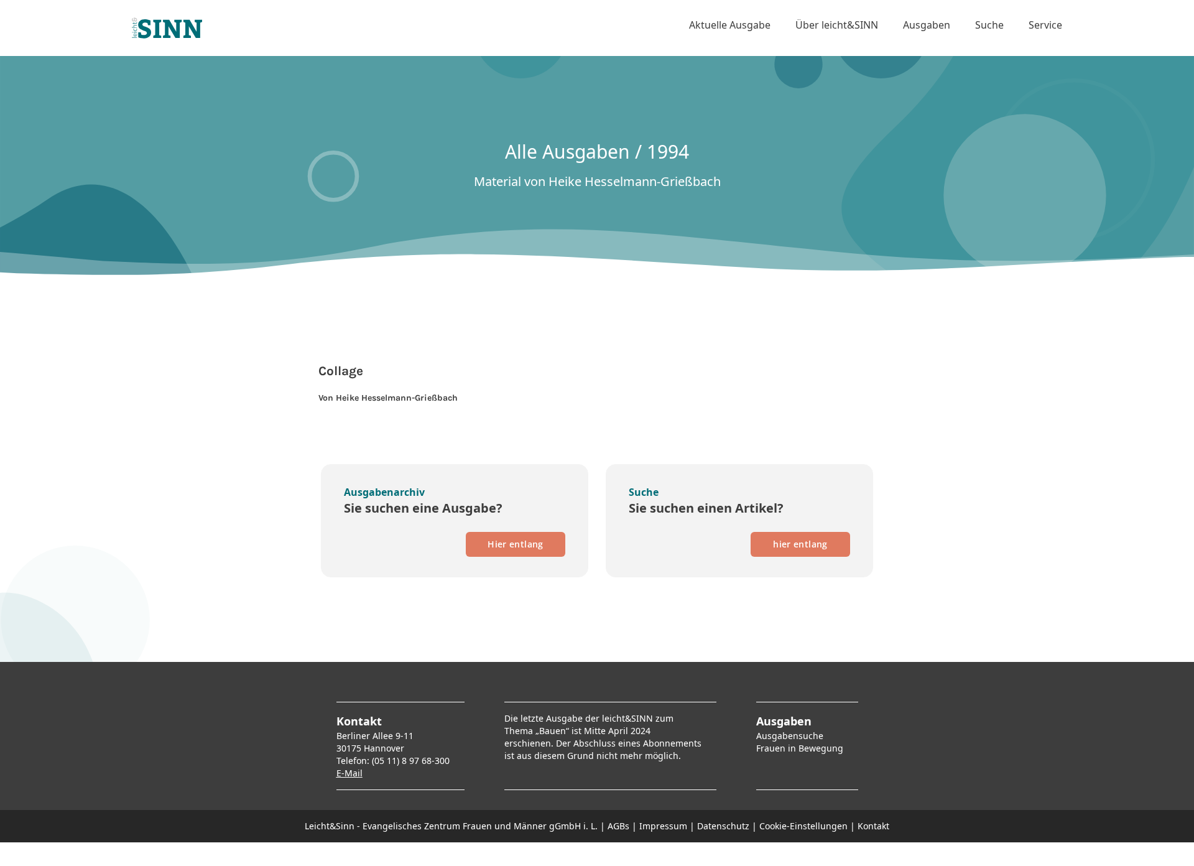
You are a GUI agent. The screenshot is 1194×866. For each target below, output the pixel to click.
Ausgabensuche (789, 736)
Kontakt (873, 826)
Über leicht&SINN (836, 25)
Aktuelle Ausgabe (730, 25)
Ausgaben (926, 25)
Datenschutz (723, 826)
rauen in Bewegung (802, 748)
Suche (989, 25)
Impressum (663, 826)
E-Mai (348, 773)
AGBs (618, 826)
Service (1045, 25)
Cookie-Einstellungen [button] (803, 826)
